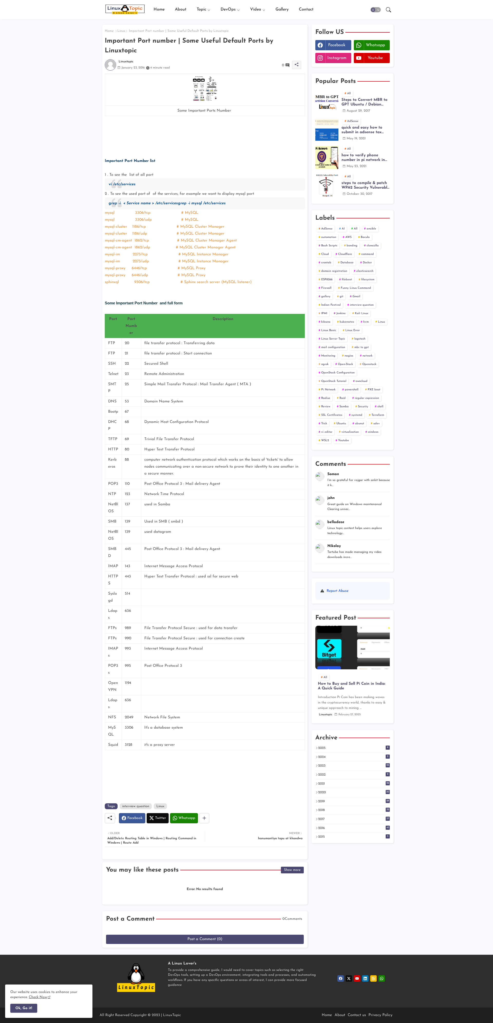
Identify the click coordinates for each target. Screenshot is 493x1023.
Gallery (282, 9)
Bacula (365, 237)
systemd (357, 415)
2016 (353, 828)
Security (363, 406)
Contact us (357, 1015)
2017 (353, 819)
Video (255, 9)
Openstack (369, 364)
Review (325, 406)
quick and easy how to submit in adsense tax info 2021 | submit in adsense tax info (362, 130)
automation (328, 237)
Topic (201, 9)
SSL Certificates (331, 415)
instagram (336, 58)
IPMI (324, 313)
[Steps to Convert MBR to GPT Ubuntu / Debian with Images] (326, 102)
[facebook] (340, 978)
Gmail (356, 296)
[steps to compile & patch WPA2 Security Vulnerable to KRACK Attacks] (326, 185)
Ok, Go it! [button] (23, 1008)
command (367, 254)
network (368, 355)
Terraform (378, 415)
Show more (292, 870)
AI (343, 228)
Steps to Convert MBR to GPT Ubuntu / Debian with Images (364, 102)
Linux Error (352, 330)
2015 (353, 836)
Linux (121, 31)
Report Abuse (337, 591)
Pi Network (328, 389)
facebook (336, 45)
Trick (324, 423)
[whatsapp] (381, 978)
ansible (371, 228)
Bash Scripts (329, 245)
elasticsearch (364, 271)
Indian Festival (331, 305)
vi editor (326, 432)
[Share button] (204, 818)
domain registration (334, 271)
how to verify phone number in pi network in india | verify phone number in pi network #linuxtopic (363, 157)
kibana (325, 322)
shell (380, 406)
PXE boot (374, 389)
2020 (353, 792)
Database (347, 262)
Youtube (343, 440)
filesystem (367, 279)
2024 (353, 757)
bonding (352, 245)
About (180, 9)
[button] (376, 9)
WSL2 (325, 440)
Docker (367, 262)
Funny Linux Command (356, 288)
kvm (366, 322)
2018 (353, 810)
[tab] (159, 9)
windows (373, 432)
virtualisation (350, 432)
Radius (325, 398)
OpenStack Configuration (338, 372)
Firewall (326, 288)
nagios (349, 355)
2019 (353, 801)
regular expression (367, 398)
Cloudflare (345, 254)
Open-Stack (345, 364)
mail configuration (333, 347)
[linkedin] (365, 978)
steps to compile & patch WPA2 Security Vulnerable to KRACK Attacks (365, 185)
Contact (306, 9)
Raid (342, 398)
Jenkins (341, 313)
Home (159, 9)
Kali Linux (361, 313)
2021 (353, 783)
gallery (325, 296)
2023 (353, 765)
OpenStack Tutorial (333, 381)
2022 (353, 774)
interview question (135, 806)
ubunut (359, 423)
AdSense (327, 228)
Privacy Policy (380, 1015)
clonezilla (373, 245)
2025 (353, 748)
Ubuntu (341, 423)
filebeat (347, 279)
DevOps (228, 9)
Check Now (38, 997)
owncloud (361, 381)
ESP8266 (327, 279)
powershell (351, 389)
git (341, 296)
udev (376, 423)
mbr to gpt (361, 347)
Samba (344, 406)
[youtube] (357, 978)
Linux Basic (328, 330)
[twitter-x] (349, 978)
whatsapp (375, 45)
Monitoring (328, 355)
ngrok (325, 364)
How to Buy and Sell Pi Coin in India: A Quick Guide (351, 686)
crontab (326, 262)
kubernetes (347, 322)
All (355, 228)
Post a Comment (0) (204, 939)
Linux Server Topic (333, 338)
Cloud (325, 254)
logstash (359, 338)
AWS (348, 237)
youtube (375, 58)
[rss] (373, 978)
